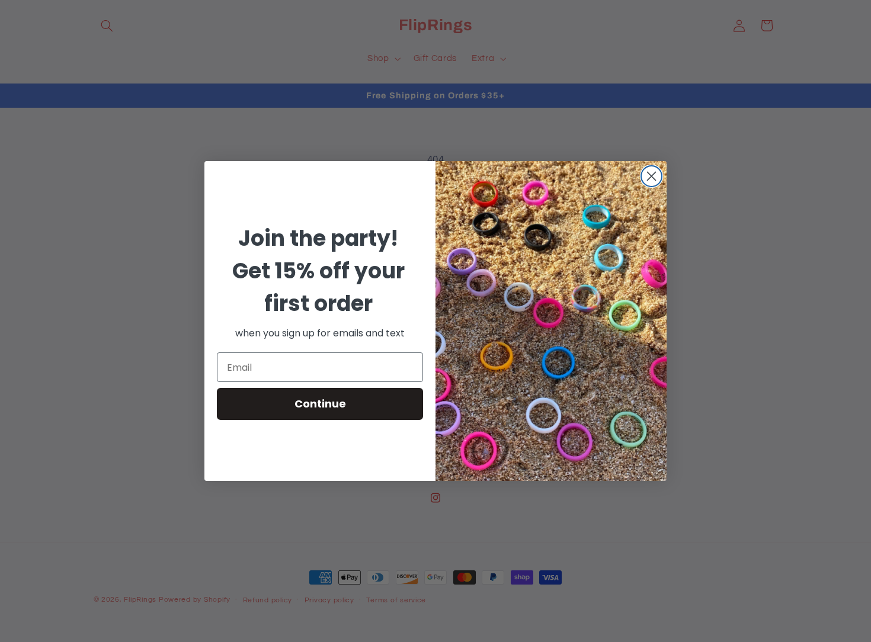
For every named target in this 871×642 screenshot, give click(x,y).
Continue (320, 403)
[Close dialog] (651, 176)
